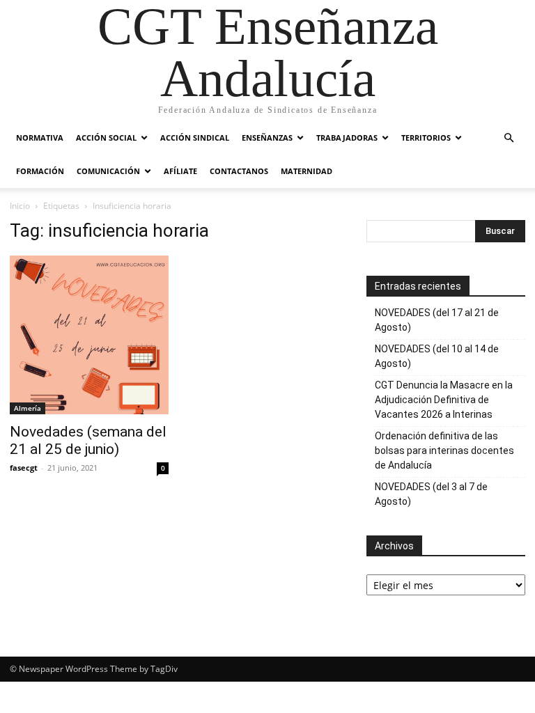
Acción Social (106, 137)
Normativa (39, 137)
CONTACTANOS (239, 171)
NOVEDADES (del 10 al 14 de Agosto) (437, 356)
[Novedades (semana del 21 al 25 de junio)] (89, 335)
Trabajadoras (347, 137)
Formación (40, 171)
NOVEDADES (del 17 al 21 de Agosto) (437, 320)
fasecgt (24, 467)
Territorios (426, 137)
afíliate (180, 171)
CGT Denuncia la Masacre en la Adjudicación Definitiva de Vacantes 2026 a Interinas (444, 399)
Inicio (20, 206)
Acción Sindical (194, 137)
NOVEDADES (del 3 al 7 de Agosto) (431, 494)
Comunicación (108, 171)
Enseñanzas (267, 137)
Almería (27, 408)
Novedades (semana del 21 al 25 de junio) (88, 440)
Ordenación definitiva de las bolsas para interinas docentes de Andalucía (444, 450)
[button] (508, 138)
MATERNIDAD (306, 171)
